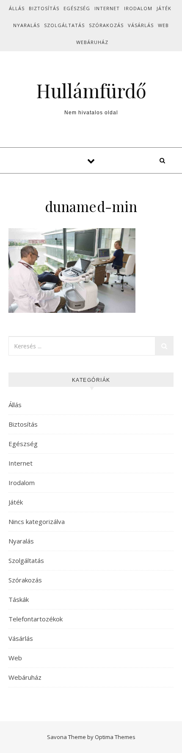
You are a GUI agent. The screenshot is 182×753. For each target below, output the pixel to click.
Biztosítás (44, 8)
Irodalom (138, 8)
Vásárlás (141, 25)
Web (163, 25)
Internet (107, 8)
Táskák (18, 599)
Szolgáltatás (64, 25)
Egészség (76, 8)
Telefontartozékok (35, 619)
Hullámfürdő (91, 90)
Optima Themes (115, 737)
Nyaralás (26, 25)
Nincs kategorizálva (36, 521)
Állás (17, 8)
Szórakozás (106, 25)
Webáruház (92, 42)
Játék (164, 8)
